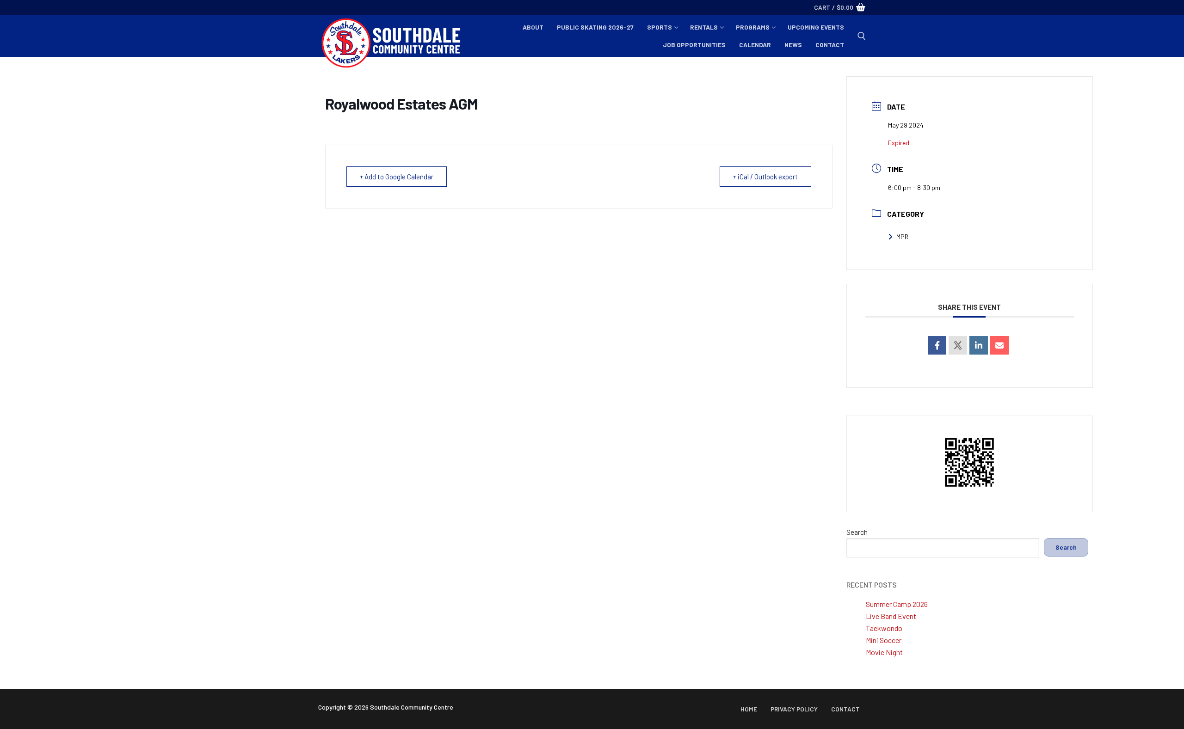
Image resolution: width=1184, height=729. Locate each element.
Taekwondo (884, 628)
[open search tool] (861, 36)
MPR (902, 236)
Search (857, 531)
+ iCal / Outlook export (765, 176)
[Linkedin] (978, 345)
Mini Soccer (883, 640)
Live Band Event (891, 616)
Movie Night (884, 652)
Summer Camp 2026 (897, 604)
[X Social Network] (958, 345)
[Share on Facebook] (937, 345)
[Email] (999, 345)
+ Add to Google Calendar (396, 176)
